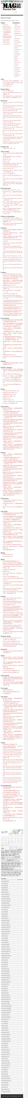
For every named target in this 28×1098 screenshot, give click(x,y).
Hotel (6, 862)
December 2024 (5, 925)
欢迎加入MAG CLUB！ (8, 148)
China (9, 852)
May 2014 (4, 1087)
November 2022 (5, 977)
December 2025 (5, 898)
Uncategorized (18, 74)
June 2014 (4, 1085)
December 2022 (5, 975)
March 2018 (4, 1047)
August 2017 (4, 1056)
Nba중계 (6, 874)
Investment (17, 53)
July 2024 (4, 936)
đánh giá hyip (13, 874)
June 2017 (4, 1058)
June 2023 (4, 962)
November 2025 (5, 900)
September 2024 (5, 931)
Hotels (16, 51)
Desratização (17, 855)
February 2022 (5, 995)
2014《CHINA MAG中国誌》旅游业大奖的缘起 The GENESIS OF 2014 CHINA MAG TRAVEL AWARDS (13, 683)
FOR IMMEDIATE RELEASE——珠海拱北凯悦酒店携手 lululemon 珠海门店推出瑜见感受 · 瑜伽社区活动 (13, 438)
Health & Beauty (18, 45)
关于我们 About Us (7, 399)
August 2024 (4, 933)
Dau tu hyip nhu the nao (10, 855)
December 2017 (5, 1054)
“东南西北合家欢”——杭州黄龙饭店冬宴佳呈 (12, 341)
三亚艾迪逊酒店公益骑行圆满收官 (10, 794)
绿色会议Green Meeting (8, 396)
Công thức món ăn (7, 854)
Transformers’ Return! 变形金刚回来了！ (11, 80)
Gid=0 (10, 860)
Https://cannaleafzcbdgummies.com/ (14, 862)
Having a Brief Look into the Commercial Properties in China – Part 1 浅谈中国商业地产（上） (13, 297)
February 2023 (5, 971)
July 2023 (4, 960)
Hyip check (10, 865)
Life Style (16, 55)
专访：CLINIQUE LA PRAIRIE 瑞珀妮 (11, 374)
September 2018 (5, 1041)
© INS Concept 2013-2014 (7, 1096)
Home (16, 47)
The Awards (17, 67)
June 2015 (4, 1071)
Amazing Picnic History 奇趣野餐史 (10, 379)
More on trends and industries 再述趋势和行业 (13, 506)
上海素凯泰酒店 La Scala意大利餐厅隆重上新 (13, 351)
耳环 (15, 875)
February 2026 (5, 894)
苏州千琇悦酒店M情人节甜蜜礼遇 (10, 691)
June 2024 (4, 938)
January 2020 (5, 1032)
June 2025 (4, 911)
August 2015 (4, 1067)
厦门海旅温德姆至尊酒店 (8, 820)
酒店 (17, 875)
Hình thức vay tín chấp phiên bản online (11, 257)
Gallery (16, 44)
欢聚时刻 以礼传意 (7, 689)
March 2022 (4, 992)
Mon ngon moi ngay (10, 872)
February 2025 (5, 920)
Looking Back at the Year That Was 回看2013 (13, 178)
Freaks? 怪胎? (6, 86)
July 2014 (4, 1082)
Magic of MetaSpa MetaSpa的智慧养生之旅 (12, 381)
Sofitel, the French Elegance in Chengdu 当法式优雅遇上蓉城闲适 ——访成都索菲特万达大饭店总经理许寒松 (13, 622)
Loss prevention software (17, 871)
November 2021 (5, 999)
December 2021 (5, 997)
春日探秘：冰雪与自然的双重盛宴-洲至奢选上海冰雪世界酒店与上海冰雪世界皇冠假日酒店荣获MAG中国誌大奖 (13, 679)
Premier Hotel (17, 62)
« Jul (2, 845)
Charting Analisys (6, 44)
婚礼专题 (5, 571)
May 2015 (4, 1074)
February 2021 (5, 1006)
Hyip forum (17, 865)
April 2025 (4, 916)
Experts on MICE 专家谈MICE (9, 576)
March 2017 (4, 1060)
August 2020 (4, 1019)
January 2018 (5, 1052)
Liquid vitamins (16, 869)
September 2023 (5, 955)
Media (16, 56)
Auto (16, 24)
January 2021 (5, 1008)
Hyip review (4, 868)
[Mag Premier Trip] (12, 6)
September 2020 (5, 1017)
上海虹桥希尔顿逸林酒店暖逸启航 (10, 790)
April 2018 (4, 1045)
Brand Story (17, 26)
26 (8, 842)
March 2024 (4, 942)
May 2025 (4, 914)
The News (17, 71)
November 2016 (5, 1065)
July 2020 (4, 1021)
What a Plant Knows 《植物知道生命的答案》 (13, 191)
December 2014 (5, 1078)
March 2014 (4, 1089)
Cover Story (17, 31)
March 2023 (4, 968)
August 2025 (4, 907)
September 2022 (5, 982)
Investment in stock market (9, 293)
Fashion (16, 38)
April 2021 (4, 1001)
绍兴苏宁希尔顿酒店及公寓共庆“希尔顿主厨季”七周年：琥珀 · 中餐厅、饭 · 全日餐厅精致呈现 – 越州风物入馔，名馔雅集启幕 (13, 325)
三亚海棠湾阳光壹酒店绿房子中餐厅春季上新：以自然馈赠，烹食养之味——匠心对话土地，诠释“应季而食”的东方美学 (12, 338)
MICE (16, 58)
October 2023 (5, 953)
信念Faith (5, 161)
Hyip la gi (4, 867)
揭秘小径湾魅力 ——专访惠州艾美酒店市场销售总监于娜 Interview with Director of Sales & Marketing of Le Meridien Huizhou (13, 282)
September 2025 (5, 905)
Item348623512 (11, 868)
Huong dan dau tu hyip (10, 863)
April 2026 (4, 890)
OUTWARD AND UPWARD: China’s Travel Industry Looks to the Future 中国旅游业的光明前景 (12, 184)
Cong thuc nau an (16, 852)
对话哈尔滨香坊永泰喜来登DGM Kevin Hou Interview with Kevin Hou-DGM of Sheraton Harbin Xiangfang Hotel (12, 603)
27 (11, 842)
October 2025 (5, 903)
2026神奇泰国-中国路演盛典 (9, 744)
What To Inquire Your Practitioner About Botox (13, 769)
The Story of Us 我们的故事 (9, 403)
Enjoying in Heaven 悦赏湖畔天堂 (10, 641)
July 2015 (4, 1069)
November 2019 (5, 1034)
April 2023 (4, 966)
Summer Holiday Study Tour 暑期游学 (11, 218)
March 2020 (4, 1030)
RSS (16, 12)
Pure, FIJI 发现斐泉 (7, 90)
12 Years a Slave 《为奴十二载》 (10, 190)
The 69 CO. (19, 1096)
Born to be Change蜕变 (8, 173)
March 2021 (4, 1003)
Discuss (3, 857)
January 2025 (5, 922)
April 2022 (4, 990)
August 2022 (4, 984)
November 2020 (5, 1012)
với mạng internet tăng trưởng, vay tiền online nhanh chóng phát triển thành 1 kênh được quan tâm (13, 139)
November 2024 (5, 927)
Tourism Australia (6, 556)
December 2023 (5, 949)
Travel (16, 73)
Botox (3, 851)
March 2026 (4, 892)
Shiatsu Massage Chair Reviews (10, 390)
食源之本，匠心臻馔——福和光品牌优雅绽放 (12, 348)
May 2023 (4, 964)
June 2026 (4, 885)
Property (16, 64)
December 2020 (5, 1010)
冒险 (9, 875)
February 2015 (5, 1076)
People (16, 60)
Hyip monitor (12, 866)
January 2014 (5, 1091)
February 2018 (5, 1049)
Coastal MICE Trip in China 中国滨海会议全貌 (13, 585)
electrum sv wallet (8, 859)
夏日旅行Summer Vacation (9, 392)
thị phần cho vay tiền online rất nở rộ (11, 255)
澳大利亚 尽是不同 (7, 554)
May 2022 (4, 988)
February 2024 (5, 944)
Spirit (16, 65)
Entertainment (17, 33)
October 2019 (5, 1036)
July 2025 (4, 909)
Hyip (21, 863)
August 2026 (4, 881)
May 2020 (4, 1025)
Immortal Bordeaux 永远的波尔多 (10, 670)
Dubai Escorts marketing (10, 857)
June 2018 (4, 1043)
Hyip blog (4, 865)
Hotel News (17, 49)
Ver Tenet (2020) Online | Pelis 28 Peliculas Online (6, 41)
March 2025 (4, 918)
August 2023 (4, 957)
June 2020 (4, 1023)
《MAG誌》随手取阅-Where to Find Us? (11, 401)
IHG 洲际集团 (6, 693)
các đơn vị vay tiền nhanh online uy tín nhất (12, 130)
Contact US (5, 24)
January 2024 (5, 946)
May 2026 (4, 887)
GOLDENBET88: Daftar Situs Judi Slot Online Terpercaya (7, 28)
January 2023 (5, 973)
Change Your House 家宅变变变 (10, 672)
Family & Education (18, 35)
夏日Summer (6, 159)
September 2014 (5, 1080)
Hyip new (18, 866)
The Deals (17, 69)
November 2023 (5, 951)
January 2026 (5, 896)
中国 (7, 875)
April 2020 (4, 1028)
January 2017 (5, 1063)
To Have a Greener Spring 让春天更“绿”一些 (12, 175)
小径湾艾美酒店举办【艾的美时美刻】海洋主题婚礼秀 (7, 33)
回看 (11, 875)
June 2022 (4, 986)
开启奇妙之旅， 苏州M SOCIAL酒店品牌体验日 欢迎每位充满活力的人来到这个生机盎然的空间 (13, 804)
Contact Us (17, 29)
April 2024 (4, 940)
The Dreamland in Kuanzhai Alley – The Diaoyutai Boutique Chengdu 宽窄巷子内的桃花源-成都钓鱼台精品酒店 (12, 645)
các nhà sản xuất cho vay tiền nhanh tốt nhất (13, 267)
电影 (13, 875)
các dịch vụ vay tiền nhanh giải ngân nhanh (12, 264)
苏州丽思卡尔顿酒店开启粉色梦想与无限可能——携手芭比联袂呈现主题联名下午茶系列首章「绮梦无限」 (12, 416)
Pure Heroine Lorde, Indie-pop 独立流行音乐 (12, 195)
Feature (16, 40)
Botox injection (11, 851)
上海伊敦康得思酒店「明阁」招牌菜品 (11, 331)
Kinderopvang (7, 869)
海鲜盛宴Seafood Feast (8, 285)
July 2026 (4, 883)
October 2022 (5, 979)
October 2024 (5, 929)
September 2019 (5, 1039)
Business (16, 28)
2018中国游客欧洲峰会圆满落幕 (10, 561)
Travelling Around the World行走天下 (11, 166)
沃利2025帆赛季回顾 (7, 549)
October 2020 (5, 1014)
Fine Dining (17, 42)
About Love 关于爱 (7, 168)
